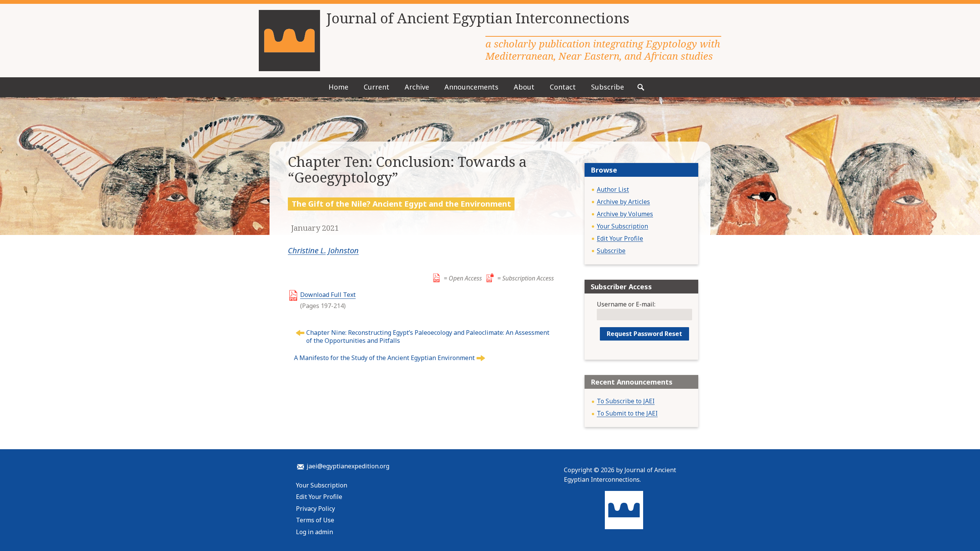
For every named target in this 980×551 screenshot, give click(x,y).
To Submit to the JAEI (627, 413)
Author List (613, 189)
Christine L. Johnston (323, 250)
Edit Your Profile (620, 238)
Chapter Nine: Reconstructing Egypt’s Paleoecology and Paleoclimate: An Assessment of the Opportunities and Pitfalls (427, 336)
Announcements (471, 86)
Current (376, 86)
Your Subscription (622, 226)
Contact (563, 86)
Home (338, 86)
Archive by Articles (623, 201)
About (524, 86)
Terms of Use (315, 520)
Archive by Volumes (625, 214)
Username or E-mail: (626, 304)
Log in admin (314, 532)
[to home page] (289, 40)
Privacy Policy (315, 508)
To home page (624, 510)
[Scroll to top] (954, 532)
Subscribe (607, 86)
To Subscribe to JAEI (626, 401)
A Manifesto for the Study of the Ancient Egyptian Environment (384, 358)
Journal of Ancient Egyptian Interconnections (477, 18)
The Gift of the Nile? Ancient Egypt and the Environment (401, 203)
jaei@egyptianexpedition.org (348, 466)
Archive (417, 86)
